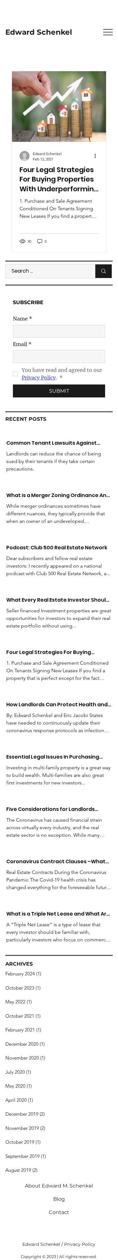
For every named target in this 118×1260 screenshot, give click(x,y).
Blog (59, 1199)
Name (22, 318)
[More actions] (97, 156)
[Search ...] (103, 271)
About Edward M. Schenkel (59, 1186)
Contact (59, 1212)
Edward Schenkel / (43, 1244)
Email (22, 344)
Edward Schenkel (38, 32)
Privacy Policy (79, 1244)
